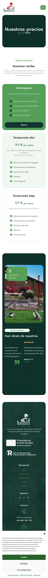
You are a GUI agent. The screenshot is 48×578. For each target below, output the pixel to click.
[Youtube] (28, 498)
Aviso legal (36, 575)
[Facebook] (20, 498)
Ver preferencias (24, 570)
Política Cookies (13, 575)
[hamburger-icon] (43, 7)
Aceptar (24, 557)
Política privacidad (26, 575)
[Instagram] (24, 498)
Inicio (20, 32)
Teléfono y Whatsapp (24, 517)
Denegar (24, 563)
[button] (44, 534)
